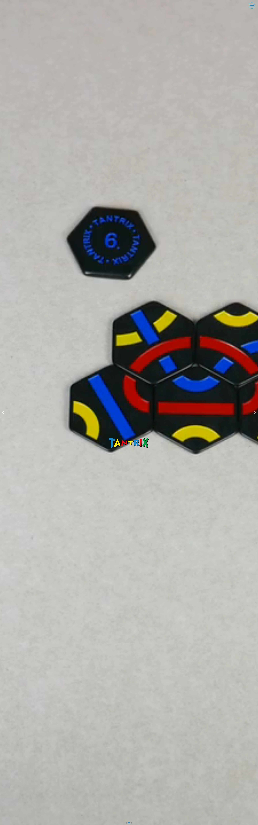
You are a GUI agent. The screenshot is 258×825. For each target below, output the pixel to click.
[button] (252, 6)
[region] (129, 412)
